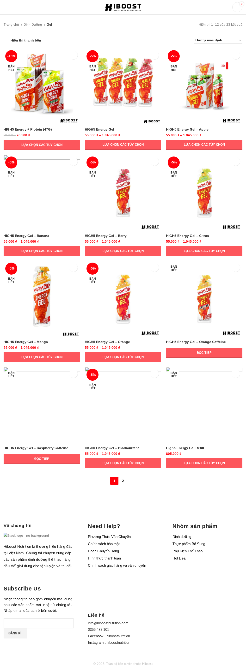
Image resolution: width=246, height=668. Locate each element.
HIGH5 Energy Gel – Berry (106, 236)
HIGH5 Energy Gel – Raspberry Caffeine (36, 448)
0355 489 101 (98, 629)
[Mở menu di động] (6, 7)
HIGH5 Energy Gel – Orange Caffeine (196, 342)
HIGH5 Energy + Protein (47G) (28, 129)
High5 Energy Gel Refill (185, 448)
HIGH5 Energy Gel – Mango (26, 342)
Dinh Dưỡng (33, 24)
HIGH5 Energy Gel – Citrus (187, 236)
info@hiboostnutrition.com (108, 623)
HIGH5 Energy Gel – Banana (26, 236)
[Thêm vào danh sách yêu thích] (73, 55)
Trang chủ (12, 24)
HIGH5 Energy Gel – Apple (187, 129)
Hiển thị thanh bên (26, 40)
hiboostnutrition (118, 636)
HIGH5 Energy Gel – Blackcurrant (112, 448)
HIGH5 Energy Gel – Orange (107, 342)
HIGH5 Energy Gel (99, 129)
